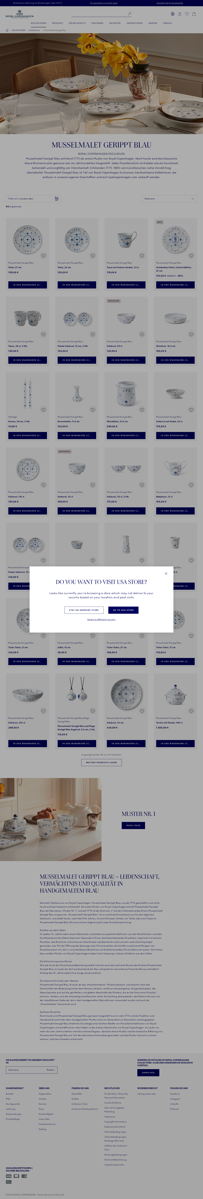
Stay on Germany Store (84, 610)
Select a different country (101, 619)
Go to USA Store (123, 610)
